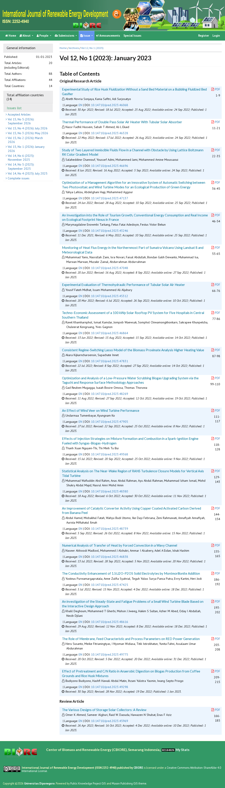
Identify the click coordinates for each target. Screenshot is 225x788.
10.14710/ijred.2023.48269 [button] (109, 394)
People (44, 35)
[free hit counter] (168, 750)
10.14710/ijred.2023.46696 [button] (109, 166)
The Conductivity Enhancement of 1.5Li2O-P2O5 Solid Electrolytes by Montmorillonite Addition (131, 573)
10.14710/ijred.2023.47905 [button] (109, 422)
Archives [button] (74, 48)
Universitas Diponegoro (39, 783)
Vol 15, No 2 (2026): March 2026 (25, 140)
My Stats (182, 750)
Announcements (109, 35)
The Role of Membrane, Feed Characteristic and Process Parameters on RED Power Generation (131, 639)
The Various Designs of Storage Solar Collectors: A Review (104, 710)
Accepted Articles (19, 114)
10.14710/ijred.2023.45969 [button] (109, 721)
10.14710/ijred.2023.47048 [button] (109, 268)
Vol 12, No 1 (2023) (92, 48)
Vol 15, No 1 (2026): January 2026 (26, 149)
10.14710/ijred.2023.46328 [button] (109, 133)
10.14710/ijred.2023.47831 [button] (109, 361)
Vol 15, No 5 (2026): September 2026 (20, 121)
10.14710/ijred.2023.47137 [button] (109, 198)
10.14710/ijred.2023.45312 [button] (109, 296)
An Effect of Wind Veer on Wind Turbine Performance (100, 410)
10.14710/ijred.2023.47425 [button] (109, 585)
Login (216, 35)
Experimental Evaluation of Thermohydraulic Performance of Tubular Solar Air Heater (123, 285)
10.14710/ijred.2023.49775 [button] (109, 654)
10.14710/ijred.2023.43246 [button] (109, 231)
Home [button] (63, 48)
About (26, 35)
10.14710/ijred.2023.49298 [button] (109, 687)
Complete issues (18, 178)
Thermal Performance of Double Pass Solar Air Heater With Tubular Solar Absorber (122, 122)
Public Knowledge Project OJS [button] (88, 783)
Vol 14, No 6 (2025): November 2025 (20, 158)
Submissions (66, 35)
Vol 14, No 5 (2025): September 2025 (20, 166)
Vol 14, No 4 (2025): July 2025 (27, 173)
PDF (217, 89)
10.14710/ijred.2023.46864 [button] (109, 333)
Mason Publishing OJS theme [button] (129, 783)
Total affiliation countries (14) (25, 97)
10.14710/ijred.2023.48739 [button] (109, 529)
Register (203, 35)
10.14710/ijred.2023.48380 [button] (109, 491)
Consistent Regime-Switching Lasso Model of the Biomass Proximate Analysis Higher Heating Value (133, 350)
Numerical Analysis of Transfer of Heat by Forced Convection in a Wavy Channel (119, 545)
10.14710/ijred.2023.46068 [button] (109, 105)
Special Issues (132, 35)
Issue (87, 35)
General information (21, 48)
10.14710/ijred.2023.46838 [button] (109, 557)
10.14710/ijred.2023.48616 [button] (109, 622)
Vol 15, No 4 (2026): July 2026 (27, 128)
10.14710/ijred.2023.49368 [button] (109, 454)
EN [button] (80, 105)
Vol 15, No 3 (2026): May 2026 (27, 133)
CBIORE (139, 767)
